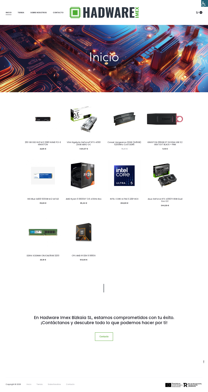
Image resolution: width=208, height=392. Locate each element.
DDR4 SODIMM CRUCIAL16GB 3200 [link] (43, 255)
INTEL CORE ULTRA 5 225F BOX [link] (124, 198)
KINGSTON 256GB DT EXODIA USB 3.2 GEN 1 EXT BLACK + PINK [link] (165, 143)
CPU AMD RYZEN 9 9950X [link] (84, 255)
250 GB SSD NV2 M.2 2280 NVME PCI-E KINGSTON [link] (43, 143)
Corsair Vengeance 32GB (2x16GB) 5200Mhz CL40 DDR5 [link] (124, 143)
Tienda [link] (21, 12)
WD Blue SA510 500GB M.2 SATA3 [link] (43, 198)
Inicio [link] (8, 12)
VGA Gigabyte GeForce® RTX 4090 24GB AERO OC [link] (84, 143)
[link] (204, 3)
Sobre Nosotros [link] (38, 12)
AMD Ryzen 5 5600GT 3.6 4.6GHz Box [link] (83, 198)
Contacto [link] (58, 12)
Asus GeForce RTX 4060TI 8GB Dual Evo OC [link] (165, 200)
